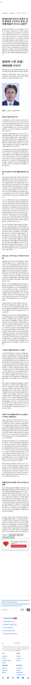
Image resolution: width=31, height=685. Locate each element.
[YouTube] (18, 678)
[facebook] (8, 678)
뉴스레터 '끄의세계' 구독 (10, 624)
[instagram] (13, 678)
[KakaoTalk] (23, 678)
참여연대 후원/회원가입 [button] (19, 546)
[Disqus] (15, 573)
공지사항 (4, 658)
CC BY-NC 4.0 (18, 650)
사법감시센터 (5, 13)
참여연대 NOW (10, 618)
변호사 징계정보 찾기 (9, 630)
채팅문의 (4, 672)
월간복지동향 (19, 672)
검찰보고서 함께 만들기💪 (10, 633)
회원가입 (4, 668)
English (4, 662)
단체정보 (17, 643)
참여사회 (18, 670)
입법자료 (18, 660)
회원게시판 (4, 670)
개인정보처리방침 (6, 660)
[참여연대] (7, 643)
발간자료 (18, 656)
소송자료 (18, 658)
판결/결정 (12, 13)
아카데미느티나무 (20, 674)
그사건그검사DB (7, 627)
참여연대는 (4, 656)
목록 (28, 609)
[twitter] (3, 678)
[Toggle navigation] (28, 2)
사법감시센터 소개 (8, 621)
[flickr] (28, 678)
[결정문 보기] (18, 78)
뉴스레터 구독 (19, 668)
